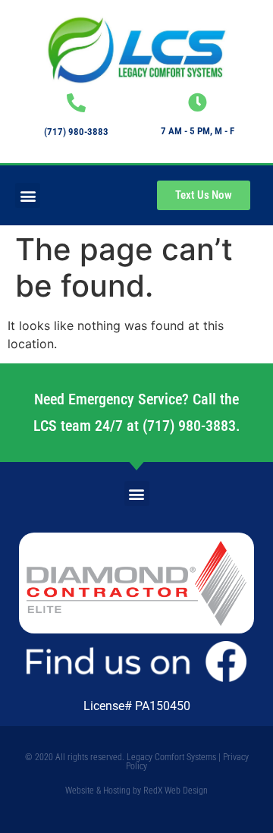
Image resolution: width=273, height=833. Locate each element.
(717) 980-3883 (76, 131)
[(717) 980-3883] (76, 102)
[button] (27, 195)
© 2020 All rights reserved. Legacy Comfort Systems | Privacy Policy (137, 762)
